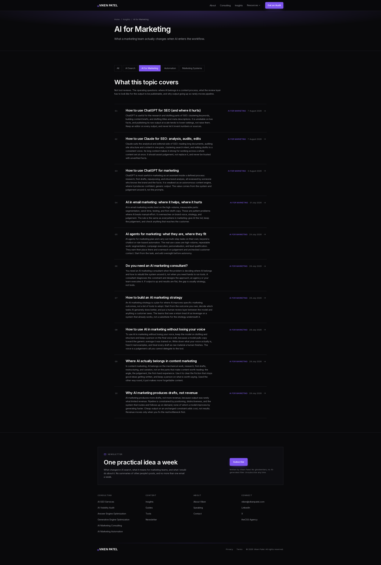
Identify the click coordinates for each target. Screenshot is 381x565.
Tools (148, 513)
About (213, 5)
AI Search (130, 68)
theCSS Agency (249, 519)
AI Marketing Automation (110, 531)
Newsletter (151, 519)
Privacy (229, 549)
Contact (197, 513)
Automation (170, 68)
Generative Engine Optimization (113, 519)
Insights (239, 5)
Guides (149, 507)
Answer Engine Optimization (112, 513)
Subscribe (238, 461)
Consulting (225, 5)
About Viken (199, 501)
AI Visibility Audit (106, 507)
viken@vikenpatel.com (252, 501)
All (118, 68)
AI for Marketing (150, 68)
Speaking (198, 507)
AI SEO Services (106, 501)
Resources (252, 5)
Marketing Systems (192, 68)
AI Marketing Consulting (110, 525)
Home (117, 19)
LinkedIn (245, 507)
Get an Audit (274, 5)
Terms (239, 549)
